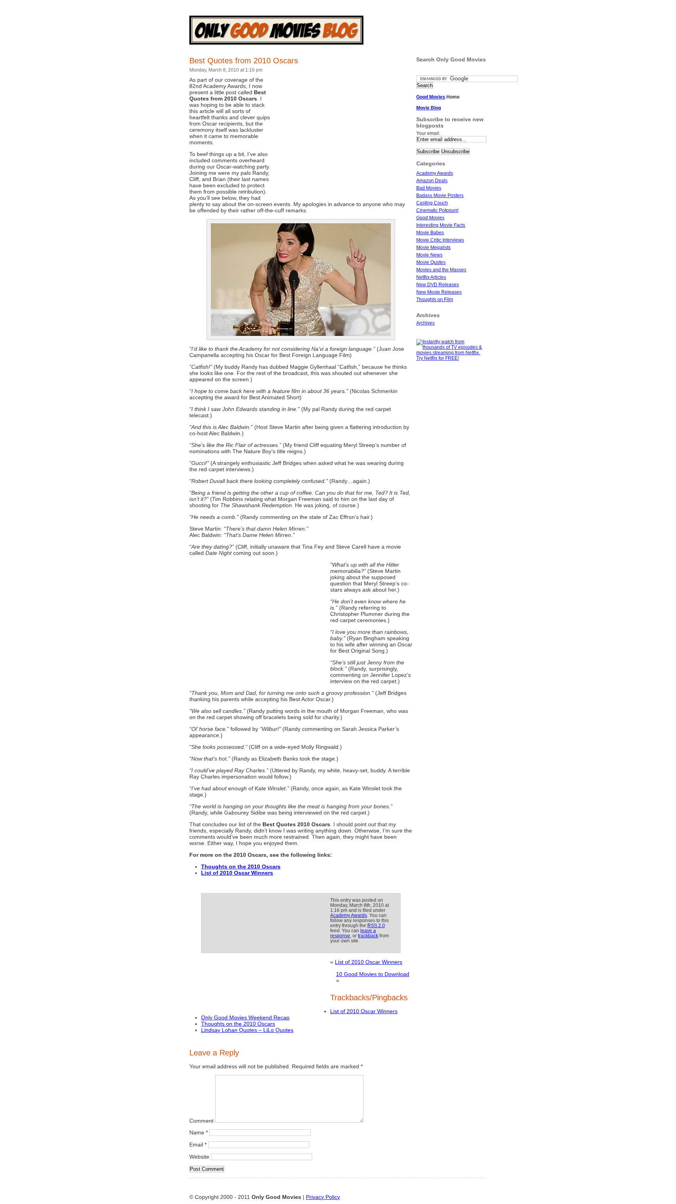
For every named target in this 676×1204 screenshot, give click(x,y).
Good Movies (430, 218)
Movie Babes (430, 232)
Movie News (429, 255)
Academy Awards (348, 915)
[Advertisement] (342, 136)
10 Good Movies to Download (372, 974)
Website (199, 1157)
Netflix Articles (431, 277)
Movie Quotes (431, 262)
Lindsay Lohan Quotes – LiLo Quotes (247, 1030)
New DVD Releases (437, 284)
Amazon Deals (432, 180)
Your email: (428, 133)
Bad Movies (428, 188)
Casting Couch (432, 203)
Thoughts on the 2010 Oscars (238, 1024)
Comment (201, 1121)
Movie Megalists (433, 247)
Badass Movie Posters (440, 195)
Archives (425, 323)
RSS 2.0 (376, 925)
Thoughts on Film (434, 299)
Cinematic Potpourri (437, 210)
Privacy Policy (323, 1197)
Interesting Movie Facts (440, 225)
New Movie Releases (439, 292)
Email (198, 1144)
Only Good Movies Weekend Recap (245, 1017)
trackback (368, 935)
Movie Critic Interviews (440, 240)
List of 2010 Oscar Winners (368, 962)
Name (198, 1132)
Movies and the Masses (441, 270)
